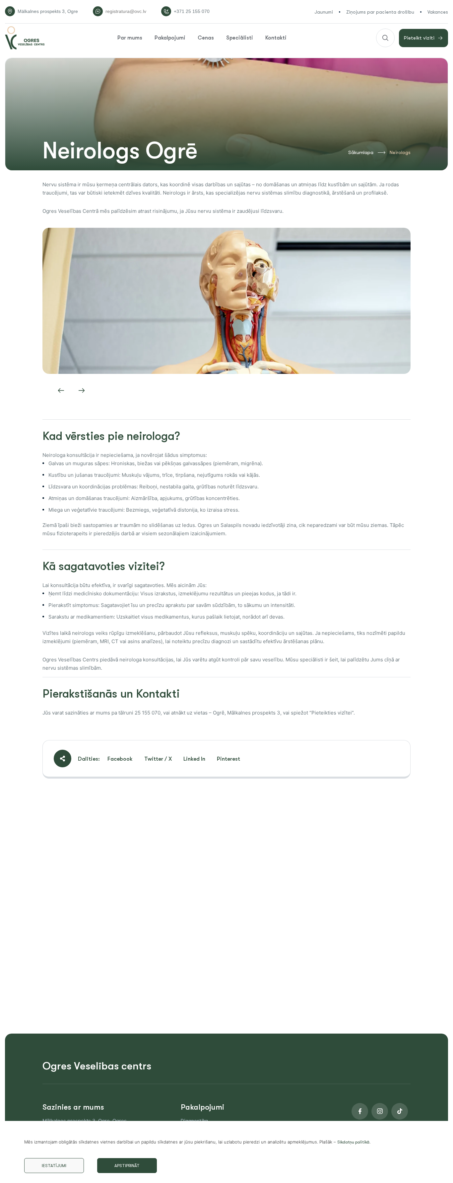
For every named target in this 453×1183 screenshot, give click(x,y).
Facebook (120, 759)
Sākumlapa (360, 152)
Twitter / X (158, 759)
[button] (61, 390)
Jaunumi (323, 12)
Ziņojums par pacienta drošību (380, 12)
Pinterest (228, 759)
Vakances (437, 12)
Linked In (194, 759)
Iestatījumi (54, 1165)
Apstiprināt (127, 1165)
